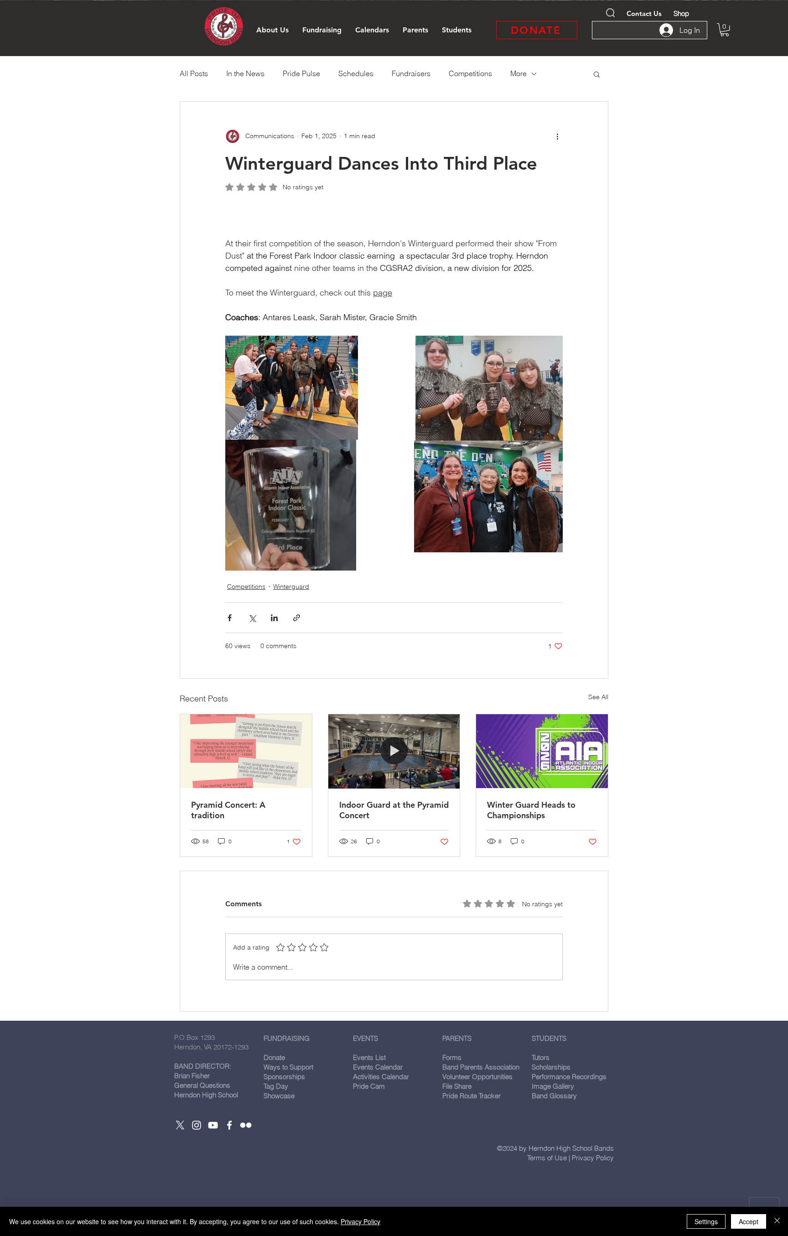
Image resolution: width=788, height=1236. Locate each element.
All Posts (194, 73)
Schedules (355, 73)
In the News (245, 73)
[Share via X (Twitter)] (252, 617)
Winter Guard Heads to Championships (531, 810)
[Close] (777, 1221)
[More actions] (557, 136)
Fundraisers (411, 73)
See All (598, 697)
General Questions (202, 1085)
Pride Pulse (301, 73)
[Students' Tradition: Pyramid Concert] (246, 751)
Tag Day (276, 1086)
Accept (748, 1221)
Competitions (470, 73)
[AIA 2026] (542, 751)
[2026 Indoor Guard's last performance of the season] (394, 751)
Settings (706, 1221)
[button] (272, 30)
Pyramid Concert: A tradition (228, 810)
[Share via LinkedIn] (274, 617)
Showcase (279, 1095)
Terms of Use (547, 1157)
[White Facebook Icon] (229, 1125)
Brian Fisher (192, 1075)
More (518, 73)
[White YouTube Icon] (213, 1125)
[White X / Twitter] (180, 1125)
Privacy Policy (593, 1157)
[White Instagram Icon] (196, 1125)
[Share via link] (296, 617)
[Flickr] (246, 1125)
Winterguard (291, 586)
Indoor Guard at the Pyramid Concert (394, 810)
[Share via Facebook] (229, 617)
